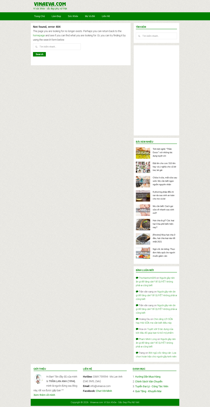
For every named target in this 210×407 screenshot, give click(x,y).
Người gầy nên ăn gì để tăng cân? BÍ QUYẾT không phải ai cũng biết (155, 281)
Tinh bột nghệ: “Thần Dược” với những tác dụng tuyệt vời (163, 152)
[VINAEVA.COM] (50, 9)
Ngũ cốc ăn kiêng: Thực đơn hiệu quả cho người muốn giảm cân (164, 252)
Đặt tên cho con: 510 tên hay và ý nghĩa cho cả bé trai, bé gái (164, 166)
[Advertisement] (156, 90)
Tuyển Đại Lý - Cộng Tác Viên (151, 386)
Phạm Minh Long (148, 339)
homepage (39, 35)
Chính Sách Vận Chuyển (148, 381)
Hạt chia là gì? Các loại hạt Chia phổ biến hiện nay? (163, 224)
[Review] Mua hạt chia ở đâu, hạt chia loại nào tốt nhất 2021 (164, 238)
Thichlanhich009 (147, 277)
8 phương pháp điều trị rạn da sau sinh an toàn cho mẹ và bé (163, 195)
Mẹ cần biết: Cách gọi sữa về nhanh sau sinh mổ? (163, 209)
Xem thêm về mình (44, 394)
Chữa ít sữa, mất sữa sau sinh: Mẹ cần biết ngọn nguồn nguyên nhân (165, 181)
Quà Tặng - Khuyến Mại (148, 391)
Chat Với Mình (104, 390)
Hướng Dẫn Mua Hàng (147, 376)
